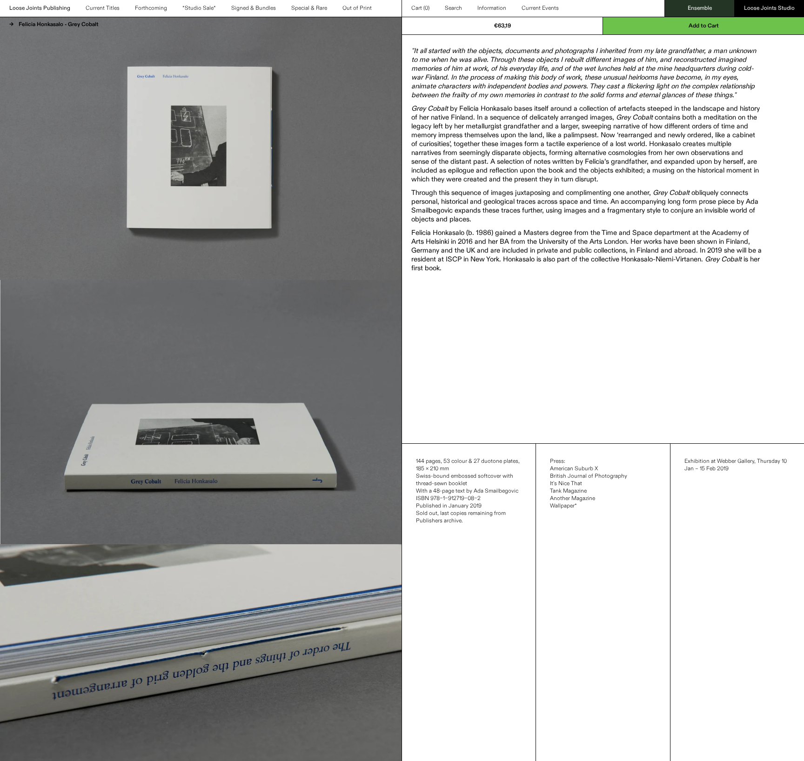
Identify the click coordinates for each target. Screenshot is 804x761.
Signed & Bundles (253, 8)
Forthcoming (151, 8)
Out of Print (357, 8)
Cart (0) (420, 8)
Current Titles (103, 8)
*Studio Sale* (199, 8)
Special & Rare (309, 8)
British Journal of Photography (588, 476)
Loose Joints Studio (769, 8)
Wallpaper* (563, 506)
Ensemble (700, 8)
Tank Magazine (568, 491)
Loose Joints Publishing (39, 8)
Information (491, 8)
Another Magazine (572, 498)
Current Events (540, 8)
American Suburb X (574, 469)
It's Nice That (566, 484)
